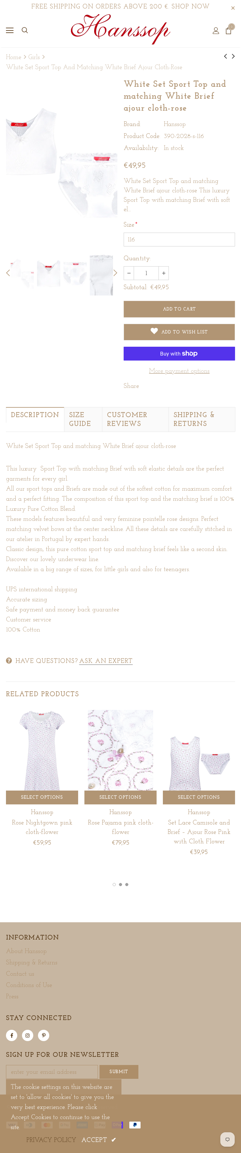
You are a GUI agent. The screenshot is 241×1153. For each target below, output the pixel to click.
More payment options (179, 371)
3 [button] (126, 884)
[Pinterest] (43, 1035)
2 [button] (120, 884)
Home (13, 57)
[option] (61, 161)
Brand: (132, 124)
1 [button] (114, 884)
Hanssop (175, 124)
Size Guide (80, 420)
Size (130, 225)
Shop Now (191, 7)
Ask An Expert (106, 661)
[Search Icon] (25, 30)
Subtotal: (135, 287)
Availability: (141, 148)
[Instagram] (27, 1035)
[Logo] (120, 30)
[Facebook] (11, 1035)
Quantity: (137, 259)
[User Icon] (216, 30)
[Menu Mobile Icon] (9, 30)
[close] (233, 7)
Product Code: (142, 136)
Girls (34, 57)
